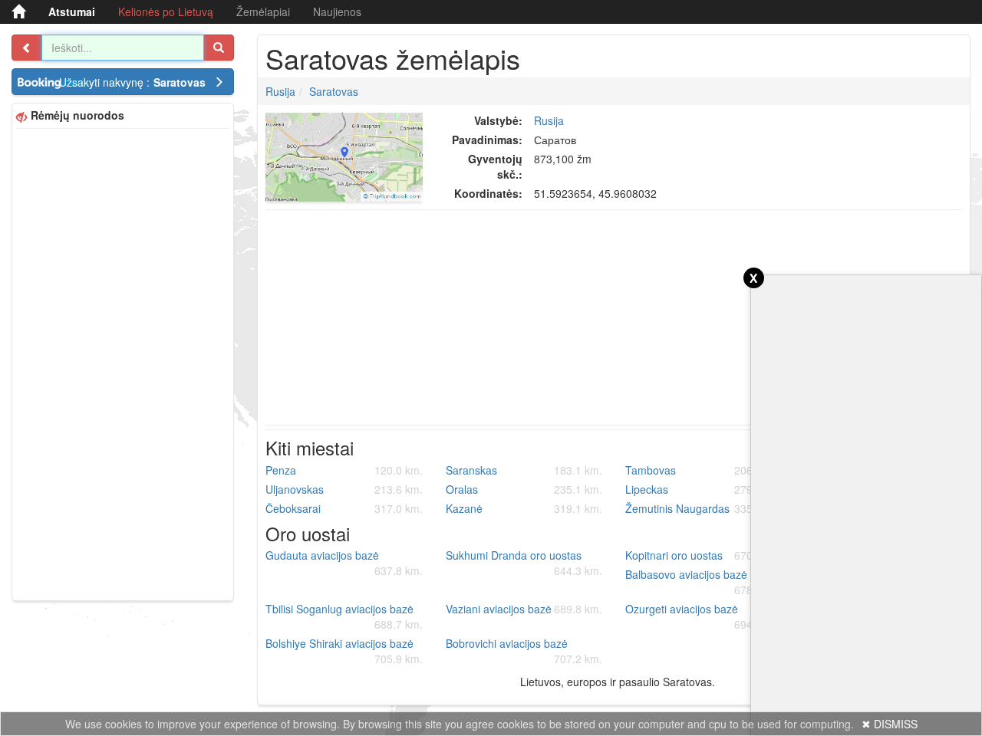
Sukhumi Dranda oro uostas (524, 562)
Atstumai (71, 11)
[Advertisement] (122, 363)
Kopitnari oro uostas (704, 555)
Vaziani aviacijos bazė (524, 608)
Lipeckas (704, 489)
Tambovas (704, 470)
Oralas (524, 489)
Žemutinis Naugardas (704, 508)
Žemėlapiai (263, 11)
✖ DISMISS (890, 723)
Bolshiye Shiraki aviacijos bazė (344, 651)
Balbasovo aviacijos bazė (704, 582)
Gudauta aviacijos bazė (344, 562)
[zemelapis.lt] (18, 11)
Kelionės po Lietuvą (165, 11)
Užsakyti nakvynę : (132, 82)
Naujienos (337, 11)
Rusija (280, 91)
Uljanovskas (344, 489)
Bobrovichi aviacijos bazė (524, 651)
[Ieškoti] (218, 47)
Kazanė (524, 508)
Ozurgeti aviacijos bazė (704, 616)
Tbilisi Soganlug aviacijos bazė (344, 616)
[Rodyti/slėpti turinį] (27, 47)
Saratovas (333, 91)
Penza (344, 470)
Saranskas (524, 470)
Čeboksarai (344, 508)
